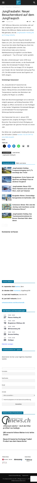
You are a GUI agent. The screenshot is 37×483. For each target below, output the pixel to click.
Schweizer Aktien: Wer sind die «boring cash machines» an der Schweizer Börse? (23, 207)
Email (3, 385)
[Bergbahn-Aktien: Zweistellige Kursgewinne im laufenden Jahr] (6, 198)
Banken (17, 286)
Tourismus (16, 290)
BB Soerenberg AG (14, 329)
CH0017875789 (16, 152)
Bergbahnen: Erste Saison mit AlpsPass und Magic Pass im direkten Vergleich (23, 179)
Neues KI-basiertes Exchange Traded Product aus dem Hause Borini (17, 440)
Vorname (4, 371)
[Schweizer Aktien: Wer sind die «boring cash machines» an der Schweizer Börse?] (6, 207)
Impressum (25, 475)
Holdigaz (11, 340)
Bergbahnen (16, 7)
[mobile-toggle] (3, 2)
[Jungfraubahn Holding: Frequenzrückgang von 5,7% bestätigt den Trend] (6, 170)
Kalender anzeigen (7, 344)
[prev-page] (3, 225)
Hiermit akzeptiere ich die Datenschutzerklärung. (17, 399)
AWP (3, 21)
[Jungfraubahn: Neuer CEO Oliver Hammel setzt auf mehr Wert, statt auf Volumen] (6, 188)
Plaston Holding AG (14, 317)
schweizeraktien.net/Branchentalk (13, 302)
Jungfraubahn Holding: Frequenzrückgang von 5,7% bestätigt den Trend (22, 170)
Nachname (5, 378)
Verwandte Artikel (8, 163)
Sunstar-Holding (13, 334)
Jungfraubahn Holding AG (9, 155)
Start (3, 7)
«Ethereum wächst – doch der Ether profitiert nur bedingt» (17, 427)
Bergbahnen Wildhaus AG (16, 323)
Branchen (8, 7)
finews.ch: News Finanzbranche (12, 413)
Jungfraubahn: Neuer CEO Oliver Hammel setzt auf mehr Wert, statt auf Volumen (23, 188)
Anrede (4, 392)
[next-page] (6, 225)
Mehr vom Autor (21, 163)
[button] (34, 2)
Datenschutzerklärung (14, 475)
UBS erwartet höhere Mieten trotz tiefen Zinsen (18, 434)
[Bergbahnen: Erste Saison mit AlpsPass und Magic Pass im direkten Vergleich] (6, 179)
